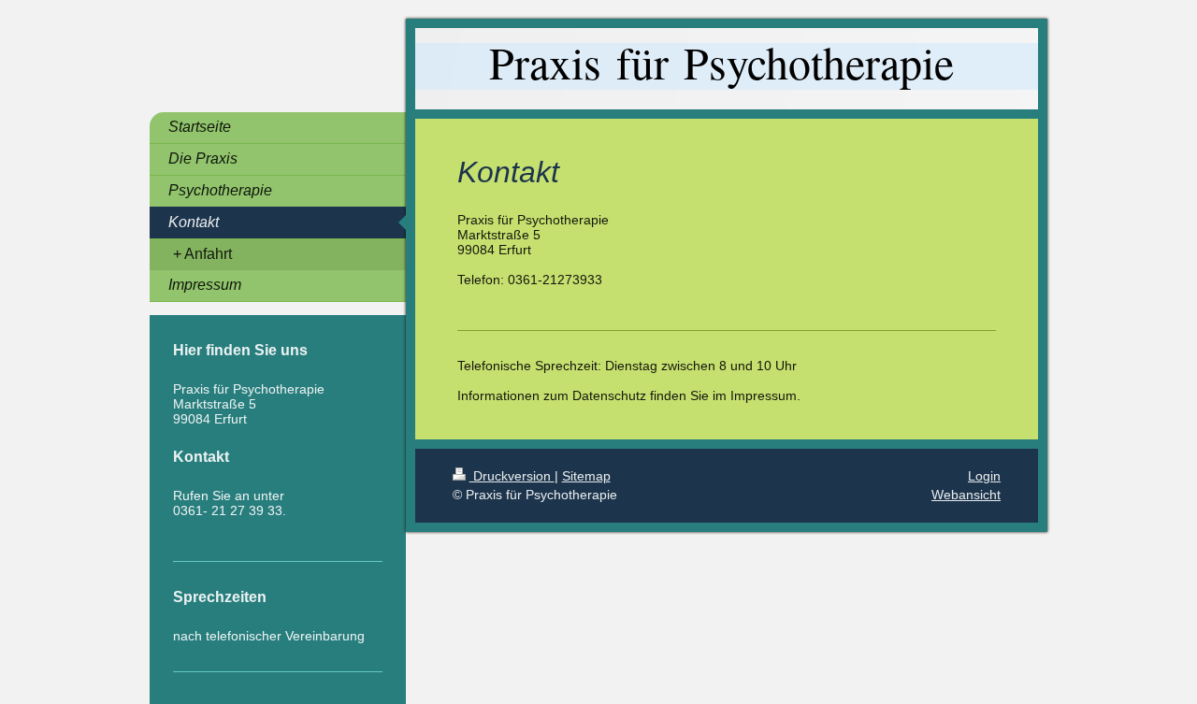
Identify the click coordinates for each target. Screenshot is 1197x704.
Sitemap (586, 475)
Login (984, 475)
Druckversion (512, 475)
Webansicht (966, 494)
